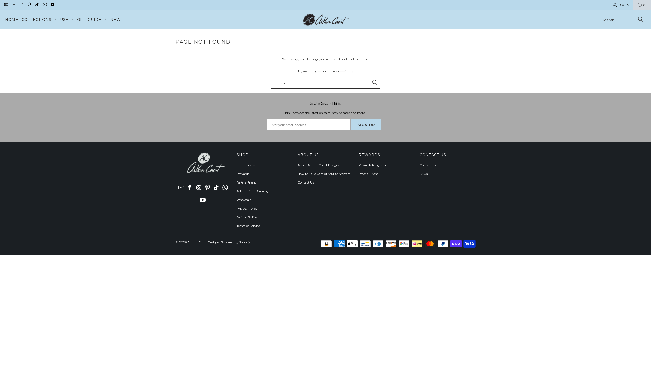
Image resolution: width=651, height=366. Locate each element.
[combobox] (623, 19)
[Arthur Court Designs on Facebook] (13, 5)
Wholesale (243, 200)
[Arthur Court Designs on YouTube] (52, 5)
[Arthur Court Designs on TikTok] (37, 5)
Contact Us (306, 182)
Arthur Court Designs (203, 242)
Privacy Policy (246, 208)
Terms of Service (248, 226)
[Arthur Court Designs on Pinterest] (29, 5)
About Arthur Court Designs (318, 165)
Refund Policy (246, 217)
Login (623, 5)
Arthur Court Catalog (252, 191)
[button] (39, 19)
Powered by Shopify (235, 242)
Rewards (242, 174)
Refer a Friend (246, 182)
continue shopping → (337, 71)
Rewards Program (372, 165)
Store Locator (246, 165)
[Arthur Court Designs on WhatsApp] (44, 5)
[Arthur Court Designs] (326, 20)
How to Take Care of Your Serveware (324, 174)
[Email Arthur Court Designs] (6, 5)
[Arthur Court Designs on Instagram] (21, 5)
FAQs (424, 174)
